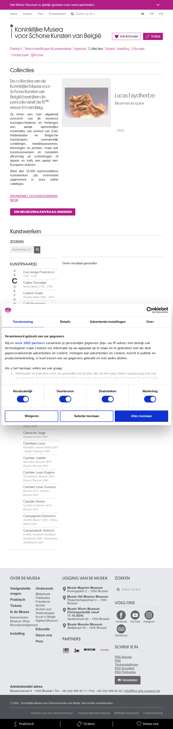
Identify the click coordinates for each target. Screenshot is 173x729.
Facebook (121, 621)
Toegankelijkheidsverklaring (94, 712)
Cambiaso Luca (40, 447)
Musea (110, 49)
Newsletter (130, 680)
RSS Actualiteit (124, 668)
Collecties (95, 49)
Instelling (123, 49)
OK (37, 249)
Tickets (155, 36)
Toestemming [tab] (23, 321)
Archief (40, 605)
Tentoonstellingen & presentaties (47, 49)
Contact (27, 13)
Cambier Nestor (38, 505)
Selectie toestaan (86, 416)
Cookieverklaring (153, 712)
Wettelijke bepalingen (126, 712)
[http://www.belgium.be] (77, 651)
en (161, 13)
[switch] (65, 399)
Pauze (120, 130)
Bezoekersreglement (24, 625)
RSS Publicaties (125, 672)
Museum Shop (20, 621)
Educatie (138, 49)
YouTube (135, 621)
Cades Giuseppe (38, 284)
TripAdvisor (121, 635)
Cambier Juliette (38, 461)
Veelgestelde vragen (20, 591)
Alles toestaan (141, 416)
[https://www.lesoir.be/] (90, 649)
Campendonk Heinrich (40, 536)
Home (13, 13)
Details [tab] (65, 321)
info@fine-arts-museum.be (142, 691)
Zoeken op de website (72, 13)
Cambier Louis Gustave (39, 490)
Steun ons (44, 635)
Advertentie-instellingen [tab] (108, 321)
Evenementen (57, 13)
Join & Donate (129, 36)
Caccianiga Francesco (38, 274)
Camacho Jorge (35, 434)
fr (152, 13)
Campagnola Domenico (40, 519)
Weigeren (32, 416)
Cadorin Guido (38, 295)
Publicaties (43, 598)
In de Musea (19, 611)
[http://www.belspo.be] (66, 651)
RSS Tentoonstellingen (126, 662)
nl (143, 13)
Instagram (149, 621)
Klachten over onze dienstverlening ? (52, 712)
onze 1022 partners (30, 343)
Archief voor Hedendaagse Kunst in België (45, 613)
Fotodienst (43, 601)
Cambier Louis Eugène (39, 476)
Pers (40, 13)
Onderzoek (19, 55)
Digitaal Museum (47, 620)
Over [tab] (150, 321)
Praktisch (16, 49)
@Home (37, 55)
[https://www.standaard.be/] (105, 650)
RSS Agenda (123, 657)
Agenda (80, 49)
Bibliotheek (43, 594)
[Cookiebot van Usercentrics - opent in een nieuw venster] (149, 310)
